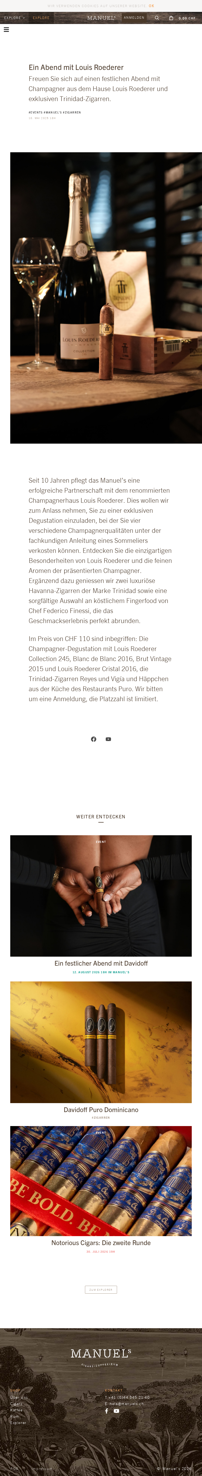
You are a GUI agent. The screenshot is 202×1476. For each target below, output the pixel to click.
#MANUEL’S (53, 112)
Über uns (19, 1397)
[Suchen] (157, 17)
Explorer (18, 1422)
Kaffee (16, 1410)
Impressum (42, 1468)
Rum (14, 1416)
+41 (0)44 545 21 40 (129, 1397)
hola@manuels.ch (127, 1403)
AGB (14, 1468)
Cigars (16, 1403)
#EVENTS (36, 112)
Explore (13, 18)
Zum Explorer (101, 1289)
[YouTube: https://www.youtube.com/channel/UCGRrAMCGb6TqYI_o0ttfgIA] (108, 738)
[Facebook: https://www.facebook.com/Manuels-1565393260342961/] (93, 738)
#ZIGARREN (72, 112)
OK (151, 5)
